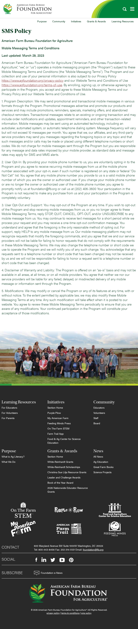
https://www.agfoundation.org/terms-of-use (32, 85)
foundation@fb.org (93, 549)
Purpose (42, 21)
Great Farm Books (103, 467)
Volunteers (99, 413)
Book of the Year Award (60, 482)
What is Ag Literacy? (13, 456)
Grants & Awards (96, 21)
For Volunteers (10, 413)
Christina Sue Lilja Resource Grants (66, 472)
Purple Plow (54, 413)
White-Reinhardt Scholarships (63, 467)
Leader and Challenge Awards (63, 477)
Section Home (55, 407)
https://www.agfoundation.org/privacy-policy (32, 80)
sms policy (86, 613)
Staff (95, 418)
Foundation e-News (52, 572)
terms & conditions (70, 613)
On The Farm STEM (58, 428)
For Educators (9, 407)
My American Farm (57, 418)
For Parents (8, 418)
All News (98, 456)
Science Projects (102, 472)
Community (58, 21)
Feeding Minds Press (59, 423)
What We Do (8, 461)
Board (96, 423)
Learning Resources (123, 21)
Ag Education (100, 461)
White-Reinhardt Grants (60, 461)
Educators (99, 407)
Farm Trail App (55, 433)
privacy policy (53, 613)
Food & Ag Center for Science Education (63, 440)
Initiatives (76, 21)
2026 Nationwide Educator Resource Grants (67, 489)
